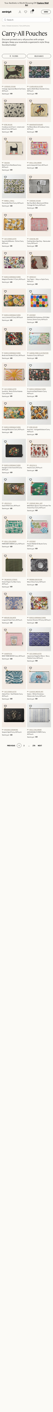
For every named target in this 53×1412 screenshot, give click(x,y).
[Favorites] (26, 12)
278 (34, 745)
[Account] (20, 12)
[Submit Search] (5, 19)
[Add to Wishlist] (5, 62)
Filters (15, 56)
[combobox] (26, 19)
